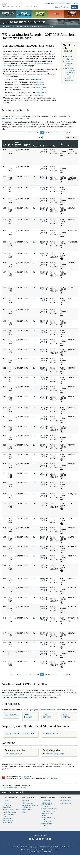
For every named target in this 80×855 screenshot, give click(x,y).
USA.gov (66, 847)
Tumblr (40, 839)
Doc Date (43, 146)
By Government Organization (7, 806)
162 (53, 133)
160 (45, 133)
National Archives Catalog (11, 809)
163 (57, 133)
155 (26, 133)
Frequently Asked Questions (19, 733)
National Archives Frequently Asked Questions (46, 804)
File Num (61, 145)
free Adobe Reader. (25, 777)
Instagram (36, 839)
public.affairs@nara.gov (56, 754)
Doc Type (53, 146)
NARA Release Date (18, 144)
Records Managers (28, 809)
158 (37, 133)
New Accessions (65, 803)
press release (36, 79)
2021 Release (66, 715)
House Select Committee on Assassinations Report (70, 71)
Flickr (50, 839)
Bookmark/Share (63, 3)
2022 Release (47, 715)
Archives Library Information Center (8, 819)
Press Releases (50, 733)
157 (34, 133)
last (68, 133)
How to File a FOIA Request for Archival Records (47, 823)
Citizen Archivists (50, 3)
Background (69, 59)
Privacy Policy (32, 847)
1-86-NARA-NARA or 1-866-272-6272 (40, 852)
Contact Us (74, 3)
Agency (35, 146)
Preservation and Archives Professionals (30, 806)
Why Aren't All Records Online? (48, 818)
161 (49, 133)
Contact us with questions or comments (14, 787)
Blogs (46, 839)
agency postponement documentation (47, 710)
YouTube (43, 839)
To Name (71, 146)
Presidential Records (9, 812)
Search (74, 7)
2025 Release (11, 714)
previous (17, 133)
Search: (39, 137)
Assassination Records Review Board (69, 79)
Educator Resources (40, 14)
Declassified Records (48, 811)
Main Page (68, 56)
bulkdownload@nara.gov (17, 697)
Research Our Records (8, 14)
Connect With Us (40, 836)
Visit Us (56, 14)
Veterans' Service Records (24, 14)
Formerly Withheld (27, 145)
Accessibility (23, 847)
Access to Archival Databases (8, 815)
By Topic (5, 800)
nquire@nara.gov (16, 754)
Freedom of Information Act (45, 847)
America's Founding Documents (72, 14)
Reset (75, 137)
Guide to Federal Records (49, 809)
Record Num (10, 145)
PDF (42, 152)
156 (30, 133)
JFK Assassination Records (32, 26)
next (64, 133)
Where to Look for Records (46, 814)
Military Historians (27, 803)
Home (5, 26)
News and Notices (66, 800)
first (11, 133)
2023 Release (28, 715)
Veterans (25, 812)
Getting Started (46, 800)
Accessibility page (51, 778)
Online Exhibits (7, 823)
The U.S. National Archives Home (20, 5)
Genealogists (26, 800)
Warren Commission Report (69, 63)
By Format (6, 803)
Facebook (30, 839)
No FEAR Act (59, 847)
